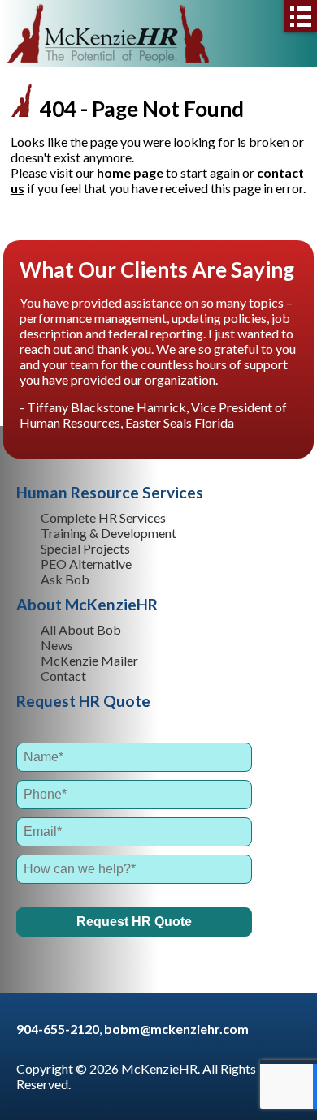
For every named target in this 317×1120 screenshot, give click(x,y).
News (57, 645)
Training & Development (108, 533)
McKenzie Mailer (89, 660)
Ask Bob (65, 579)
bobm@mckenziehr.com (176, 1028)
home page (130, 172)
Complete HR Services (103, 517)
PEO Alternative (86, 563)
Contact (63, 675)
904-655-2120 (57, 1028)
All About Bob (81, 629)
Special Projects (85, 548)
